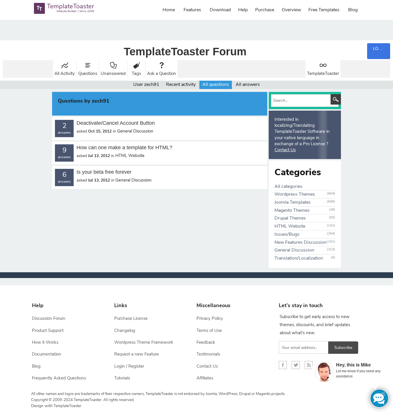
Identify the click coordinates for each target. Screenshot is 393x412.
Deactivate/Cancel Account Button (116, 123)
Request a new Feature (136, 354)
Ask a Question (161, 73)
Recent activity (181, 84)
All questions (215, 84)
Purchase (264, 10)
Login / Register (129, 366)
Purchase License (131, 318)
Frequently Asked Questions (59, 378)
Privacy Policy (210, 318)
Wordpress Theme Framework (143, 342)
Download (220, 10)
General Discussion (135, 131)
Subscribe (343, 347)
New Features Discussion (300, 242)
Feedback (206, 342)
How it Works (45, 342)
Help (243, 10)
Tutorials (122, 378)
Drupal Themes (290, 218)
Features (192, 10)
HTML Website (129, 155)
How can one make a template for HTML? (124, 147)
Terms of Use (209, 330)
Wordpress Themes (294, 194)
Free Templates (323, 10)
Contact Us (285, 150)
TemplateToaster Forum (185, 52)
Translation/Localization (298, 258)
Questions (87, 73)
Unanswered (113, 73)
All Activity (64, 73)
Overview (291, 10)
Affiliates (205, 378)
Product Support (48, 330)
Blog (353, 10)
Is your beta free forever (104, 172)
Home (169, 10)
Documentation (46, 354)
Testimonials (208, 354)
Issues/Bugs (286, 234)
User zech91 (146, 84)
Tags (136, 73)
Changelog (124, 330)
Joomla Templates (292, 202)
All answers (248, 84)
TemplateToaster (323, 73)
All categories (288, 186)
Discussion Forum (48, 318)
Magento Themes (292, 210)
